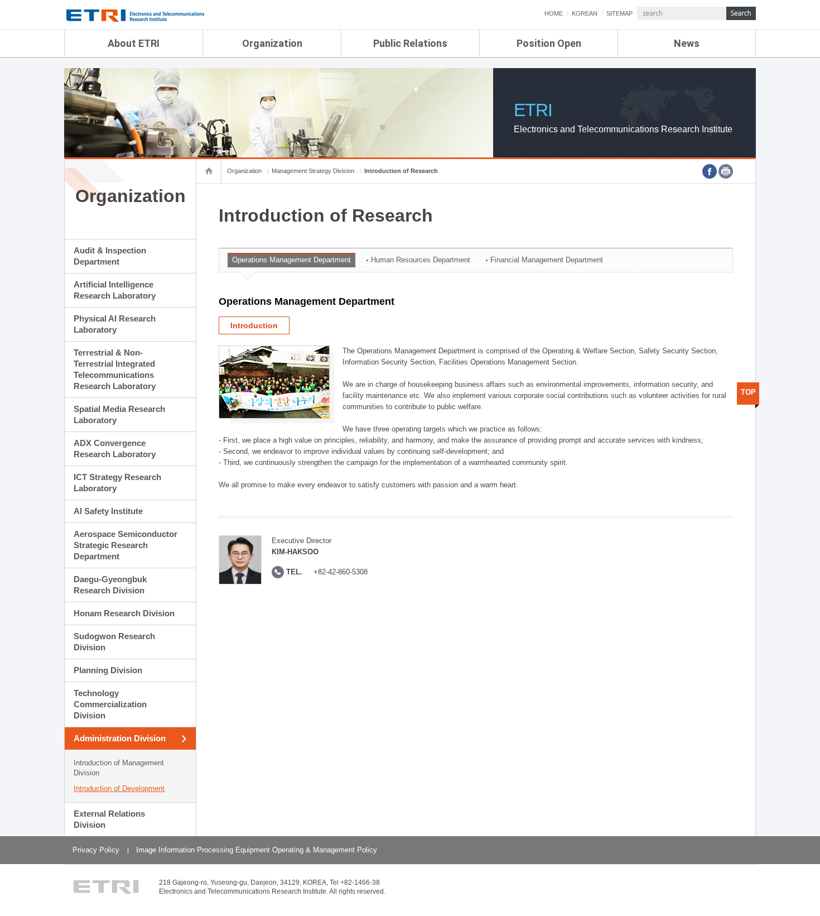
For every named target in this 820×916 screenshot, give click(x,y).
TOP (748, 392)
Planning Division (108, 670)
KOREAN (584, 13)
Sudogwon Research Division (114, 641)
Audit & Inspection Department (110, 256)
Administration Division (120, 738)
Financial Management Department (546, 260)
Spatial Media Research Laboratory (119, 414)
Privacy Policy (96, 850)
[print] (725, 171)
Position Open (549, 43)
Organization (272, 43)
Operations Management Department (291, 260)
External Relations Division (109, 819)
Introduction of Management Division (119, 768)
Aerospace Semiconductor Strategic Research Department (125, 545)
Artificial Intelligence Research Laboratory (115, 290)
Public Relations (410, 43)
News (687, 43)
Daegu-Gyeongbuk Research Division (110, 584)
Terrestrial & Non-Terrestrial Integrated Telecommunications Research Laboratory (115, 369)
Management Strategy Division (313, 170)
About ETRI (134, 43)
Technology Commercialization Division (110, 704)
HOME (553, 13)
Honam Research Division (124, 613)
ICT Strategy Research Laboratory (117, 482)
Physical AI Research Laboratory (115, 324)
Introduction (254, 325)
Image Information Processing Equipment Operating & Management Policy (256, 850)
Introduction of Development (119, 788)
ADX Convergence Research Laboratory (115, 448)
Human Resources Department (420, 260)
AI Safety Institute (108, 511)
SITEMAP (619, 13)
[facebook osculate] (709, 171)
